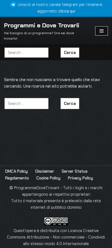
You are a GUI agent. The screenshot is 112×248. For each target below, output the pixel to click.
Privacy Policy (80, 178)
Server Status (75, 171)
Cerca (70, 52)
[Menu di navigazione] (101, 31)
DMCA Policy (16, 171)
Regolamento (17, 178)
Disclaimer (44, 171)
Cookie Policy (48, 178)
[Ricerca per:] (32, 52)
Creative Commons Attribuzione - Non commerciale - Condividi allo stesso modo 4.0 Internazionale (56, 237)
